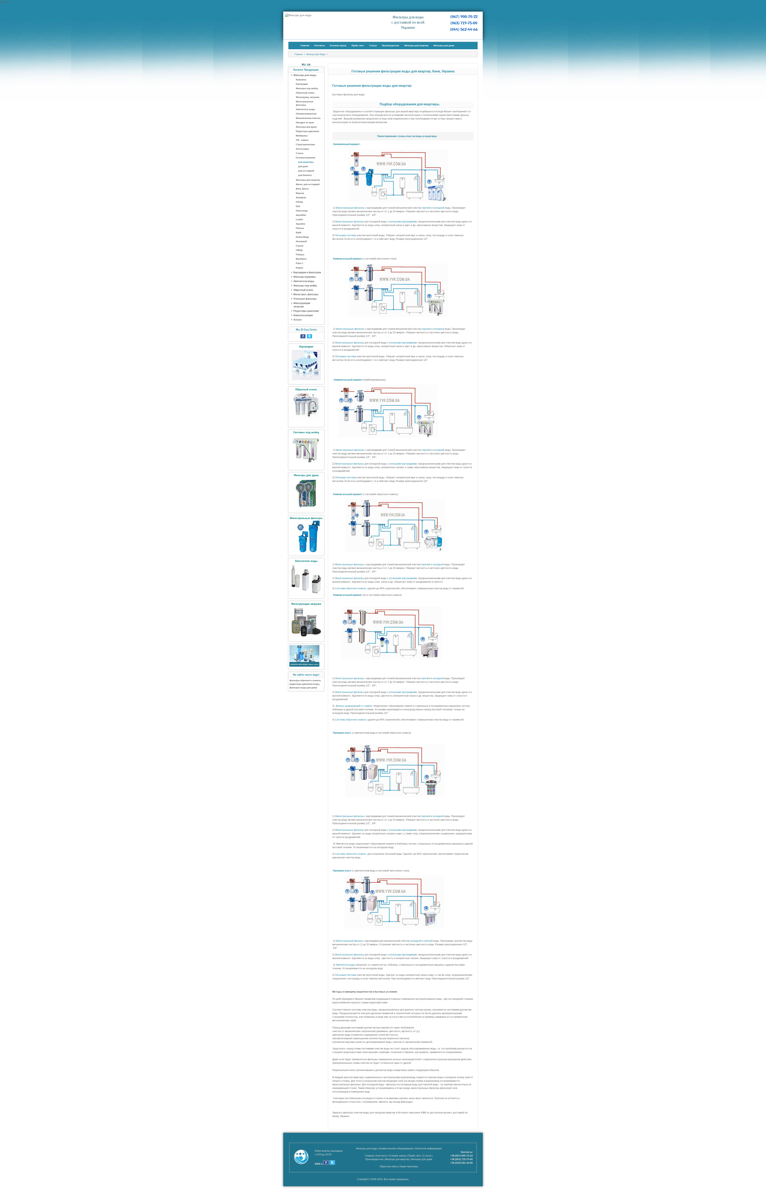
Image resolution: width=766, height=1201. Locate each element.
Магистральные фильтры (304, 103)
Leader (299, 219)
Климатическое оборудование (396, 1148)
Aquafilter (301, 215)
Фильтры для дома (443, 45)
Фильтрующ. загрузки (307, 97)
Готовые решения (305, 157)
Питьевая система (345, 235)
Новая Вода (302, 237)
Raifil (298, 232)
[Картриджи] (306, 380)
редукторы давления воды (304, 684)
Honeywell (301, 241)
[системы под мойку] (306, 466)
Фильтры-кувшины (304, 276)
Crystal (299, 246)
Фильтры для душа (306, 127)
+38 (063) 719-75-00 (461, 1159)
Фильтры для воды (315, 54)
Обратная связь (389, 1166)
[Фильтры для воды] (304, 665)
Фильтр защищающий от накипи (354, 706)
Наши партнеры (409, 1166)
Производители (390, 45)
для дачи (303, 166)
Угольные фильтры (305, 298)
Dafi (298, 206)
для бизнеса (305, 175)
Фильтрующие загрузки (301, 305)
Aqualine (300, 224)
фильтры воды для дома (303, 687)
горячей (426, 207)
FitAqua (300, 254)
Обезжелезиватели (306, 114)
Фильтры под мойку (307, 88)
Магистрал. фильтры (305, 294)
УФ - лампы (302, 140)
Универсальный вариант (347, 258)
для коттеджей (306, 171)
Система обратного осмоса (350, 588)
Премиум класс (342, 732)
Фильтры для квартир (416, 45)
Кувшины (301, 79)
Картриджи (302, 84)
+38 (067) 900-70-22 (461, 1155)
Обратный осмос (305, 93)
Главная (304, 45)
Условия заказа (338, 45)
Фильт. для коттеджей (308, 184)
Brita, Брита (302, 189)
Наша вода (302, 210)
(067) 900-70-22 (464, 16)
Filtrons (300, 228)
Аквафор (301, 197)
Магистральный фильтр (349, 940)
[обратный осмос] (306, 423)
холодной (438, 207)
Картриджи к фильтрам (307, 272)
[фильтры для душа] (306, 509)
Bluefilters (301, 259)
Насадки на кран (305, 122)
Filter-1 (299, 263)
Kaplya (299, 267)
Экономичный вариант (346, 144)
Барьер (300, 193)
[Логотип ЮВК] (303, 1157)
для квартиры (306, 162)
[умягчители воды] (306, 594)
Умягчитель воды (345, 964)
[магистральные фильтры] (306, 552)
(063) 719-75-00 (463, 23)
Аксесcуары (302, 149)
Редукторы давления (307, 131)
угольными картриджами (403, 221)
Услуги (297, 319)
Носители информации (428, 1148)
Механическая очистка (308, 118)
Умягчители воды (305, 109)
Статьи (373, 45)
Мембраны (302, 135)
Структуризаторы (305, 144)
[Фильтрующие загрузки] (306, 637)
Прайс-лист (357, 45)
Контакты (319, 45)
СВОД (299, 250)
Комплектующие (303, 315)
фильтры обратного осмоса (304, 680)
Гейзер (299, 202)
